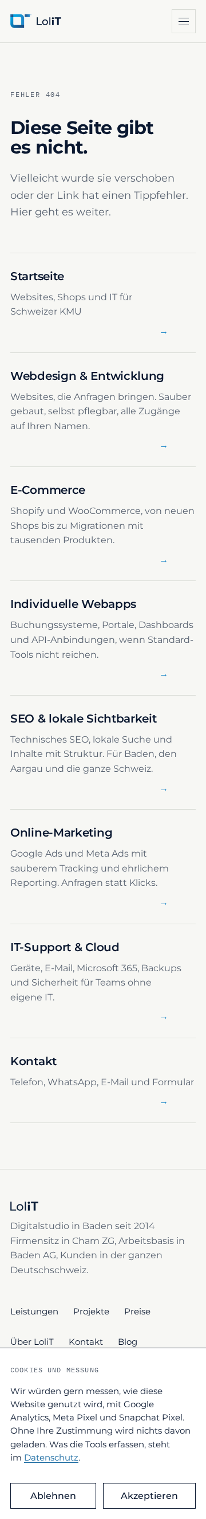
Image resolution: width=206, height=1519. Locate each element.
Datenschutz (51, 1457)
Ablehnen (53, 1495)
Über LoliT (32, 1341)
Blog (127, 1341)
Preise (137, 1311)
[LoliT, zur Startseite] (54, 21)
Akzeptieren (149, 1495)
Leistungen (34, 1311)
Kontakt (86, 1341)
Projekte (91, 1311)
